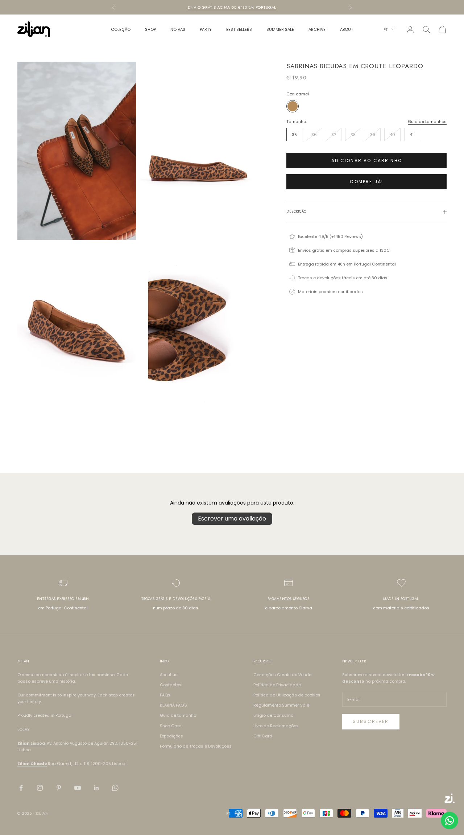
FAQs (165, 695)
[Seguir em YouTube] (77, 787)
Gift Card (262, 736)
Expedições (171, 736)
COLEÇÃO (120, 29)
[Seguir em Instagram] (40, 787)
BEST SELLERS (239, 29)
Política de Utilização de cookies (286, 695)
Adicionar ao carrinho (366, 160)
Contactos (171, 685)
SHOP (150, 29)
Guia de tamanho (178, 715)
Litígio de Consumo (273, 715)
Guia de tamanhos (427, 121)
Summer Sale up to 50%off (232, 7)
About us (169, 675)
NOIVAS (177, 29)
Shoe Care (170, 726)
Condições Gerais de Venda (282, 675)
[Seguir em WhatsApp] (115, 787)
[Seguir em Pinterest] (58, 787)
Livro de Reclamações (276, 726)
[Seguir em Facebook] (21, 787)
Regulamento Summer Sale (281, 705)
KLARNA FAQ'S (173, 705)
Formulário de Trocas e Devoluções (196, 746)
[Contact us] (449, 820)
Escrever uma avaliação (232, 518)
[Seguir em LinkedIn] (96, 787)
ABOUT (346, 29)
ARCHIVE (317, 29)
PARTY (206, 29)
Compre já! (366, 181)
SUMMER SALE (280, 29)
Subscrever (371, 721)
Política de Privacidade (277, 685)
